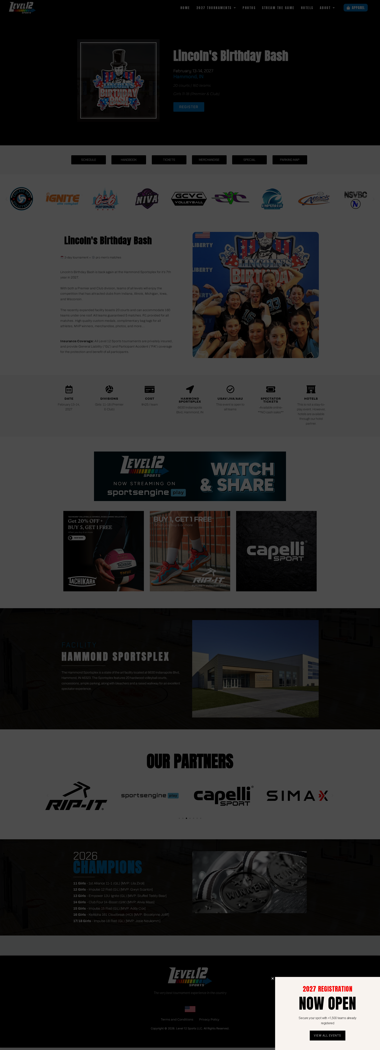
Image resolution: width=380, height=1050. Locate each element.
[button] (272, 978)
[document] (190, 525)
